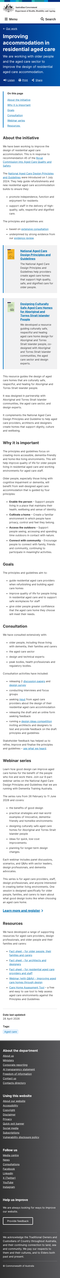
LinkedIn (8, 1173)
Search (50, 19)
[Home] (30, 8)
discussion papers (34, 681)
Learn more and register (21, 911)
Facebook (9, 1168)
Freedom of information (17, 1073)
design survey (17, 685)
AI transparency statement (19, 1069)
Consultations (11, 1164)
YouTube (8, 1182)
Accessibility (10, 1105)
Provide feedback (18, 1221)
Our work (11, 28)
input (22, 699)
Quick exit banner (13, 1123)
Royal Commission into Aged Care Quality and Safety (27, 161)
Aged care (10, 1031)
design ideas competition (36, 721)
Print (25, 80)
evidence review (24, 238)
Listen (11, 80)
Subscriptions (11, 1132)
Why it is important (19, 105)
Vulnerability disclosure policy (21, 1137)
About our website (14, 1101)
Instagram (9, 1187)
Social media (10, 1128)
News (6, 1159)
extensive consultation (34, 229)
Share (39, 80)
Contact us (9, 1078)
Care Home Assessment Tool (26, 987)
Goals (10, 110)
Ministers (8, 1060)
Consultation (15, 115)
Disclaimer (9, 1114)
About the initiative (18, 99)
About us (8, 1055)
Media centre (11, 1155)
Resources (14, 125)
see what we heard (34, 748)
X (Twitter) (9, 1177)
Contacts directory (14, 1083)
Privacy (7, 1119)
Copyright (9, 1110)
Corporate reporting (15, 1064)
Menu (12, 19)
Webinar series (16, 120)
